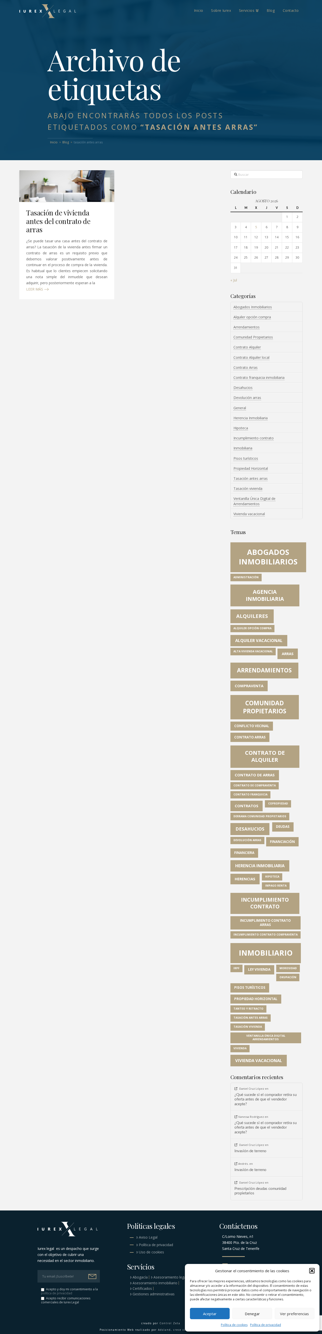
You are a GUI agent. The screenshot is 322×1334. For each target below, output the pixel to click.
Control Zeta (169, 1323)
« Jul (233, 280)
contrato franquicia (250, 794)
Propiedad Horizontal (250, 468)
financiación (282, 841)
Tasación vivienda (247, 488)
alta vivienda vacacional (253, 651)
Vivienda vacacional (249, 513)
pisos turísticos (249, 987)
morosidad (288, 968)
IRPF (236, 968)
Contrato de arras (255, 774)
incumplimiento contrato (265, 903)
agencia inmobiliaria (265, 595)
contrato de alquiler (265, 756)
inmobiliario (266, 953)
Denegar (252, 1313)
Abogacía (140, 1277)
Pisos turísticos (245, 458)
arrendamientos (264, 670)
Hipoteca (240, 428)
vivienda (240, 1048)
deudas (283, 826)
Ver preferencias (294, 1313)
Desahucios (243, 387)
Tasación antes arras (250, 478)
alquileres (252, 616)
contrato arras (250, 737)
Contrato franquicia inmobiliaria (259, 377)
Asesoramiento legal (170, 1277)
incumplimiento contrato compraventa (265, 934)
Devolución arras (247, 397)
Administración (246, 577)
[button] (311, 1270)
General (239, 407)
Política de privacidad (265, 1325)
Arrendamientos (246, 327)
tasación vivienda (247, 1026)
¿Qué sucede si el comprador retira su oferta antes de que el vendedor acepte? (265, 1099)
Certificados (142, 1288)
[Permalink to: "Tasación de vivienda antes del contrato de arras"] (66, 186)
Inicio (54, 142)
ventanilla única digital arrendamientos (265, 1037)
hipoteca (272, 876)
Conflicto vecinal (251, 726)
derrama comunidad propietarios (259, 816)
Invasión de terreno (250, 1151)
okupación (287, 977)
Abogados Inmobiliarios (252, 307)
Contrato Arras (245, 367)
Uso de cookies (151, 1252)
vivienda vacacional (258, 1060)
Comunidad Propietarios (253, 337)
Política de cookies (234, 1325)
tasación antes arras (250, 1017)
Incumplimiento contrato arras (265, 922)
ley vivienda (259, 969)
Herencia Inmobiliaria (250, 418)
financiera (244, 852)
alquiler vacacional (259, 640)
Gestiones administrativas (154, 1294)
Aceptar (210, 1313)
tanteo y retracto (248, 1008)
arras (288, 653)
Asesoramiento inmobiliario (155, 1283)
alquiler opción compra (252, 628)
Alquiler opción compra (252, 317)
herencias (245, 878)
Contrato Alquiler (247, 347)
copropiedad (278, 803)
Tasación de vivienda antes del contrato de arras (58, 221)
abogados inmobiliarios (268, 557)
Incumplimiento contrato (253, 438)
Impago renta (276, 885)
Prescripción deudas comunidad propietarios (260, 1191)
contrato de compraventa (254, 785)
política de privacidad (56, 1293)
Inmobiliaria (242, 448)
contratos (246, 805)
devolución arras (247, 840)
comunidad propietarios (264, 707)
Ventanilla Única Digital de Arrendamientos (254, 501)
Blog (65, 142)
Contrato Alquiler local (251, 357)
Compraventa (249, 685)
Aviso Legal (148, 1237)
